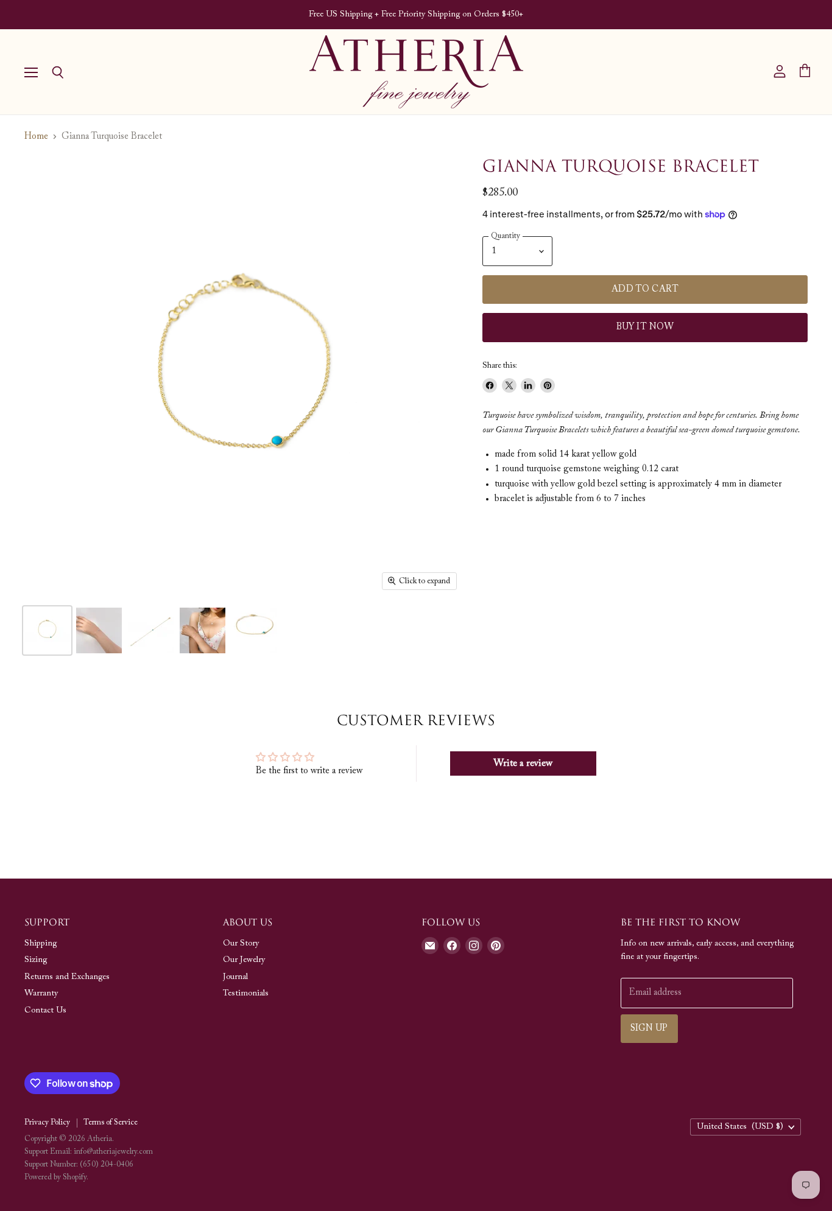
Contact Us (45, 1010)
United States (740, 1127)
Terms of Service (110, 1122)
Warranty (41, 993)
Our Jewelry (244, 960)
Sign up (649, 1028)
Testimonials (246, 993)
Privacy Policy (47, 1122)
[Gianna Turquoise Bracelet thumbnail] (47, 630)
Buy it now (645, 327)
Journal (235, 977)
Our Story (241, 943)
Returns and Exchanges (67, 977)
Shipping (40, 943)
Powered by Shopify (55, 1177)
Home (36, 136)
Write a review (522, 763)
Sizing (35, 960)
